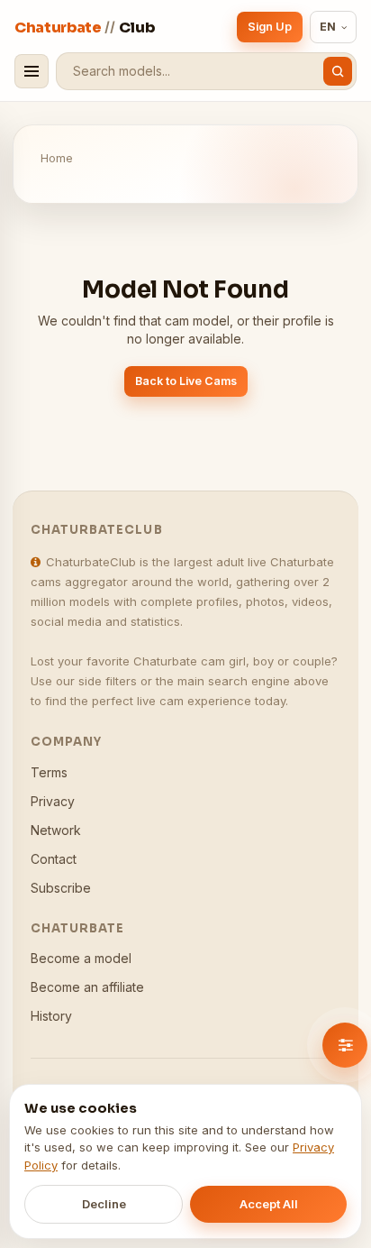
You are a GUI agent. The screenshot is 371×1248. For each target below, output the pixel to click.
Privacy (53, 801)
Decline (104, 1204)
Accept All (269, 1204)
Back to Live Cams (186, 381)
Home (57, 158)
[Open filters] (344, 1045)
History (51, 1015)
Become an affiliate (87, 987)
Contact (54, 859)
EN (328, 26)
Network (56, 830)
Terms (49, 772)
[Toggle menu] (31, 71)
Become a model (81, 958)
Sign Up (270, 26)
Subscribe (61, 887)
